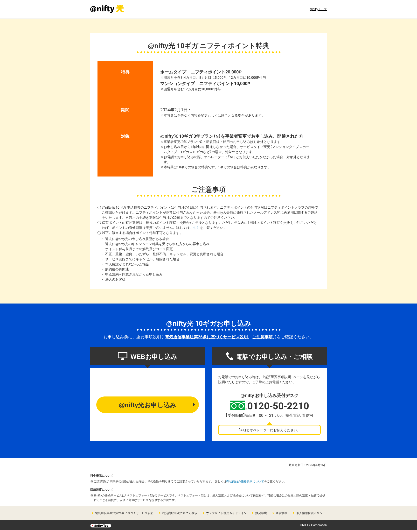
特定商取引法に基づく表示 (179, 513)
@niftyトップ (318, 9)
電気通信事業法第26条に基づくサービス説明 (206, 336)
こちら (195, 227)
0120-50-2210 (278, 405)
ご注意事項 (262, 336)
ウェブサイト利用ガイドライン (226, 513)
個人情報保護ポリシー (310, 513)
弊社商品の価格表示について (245, 481)
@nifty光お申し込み (147, 404)
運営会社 (281, 513)
